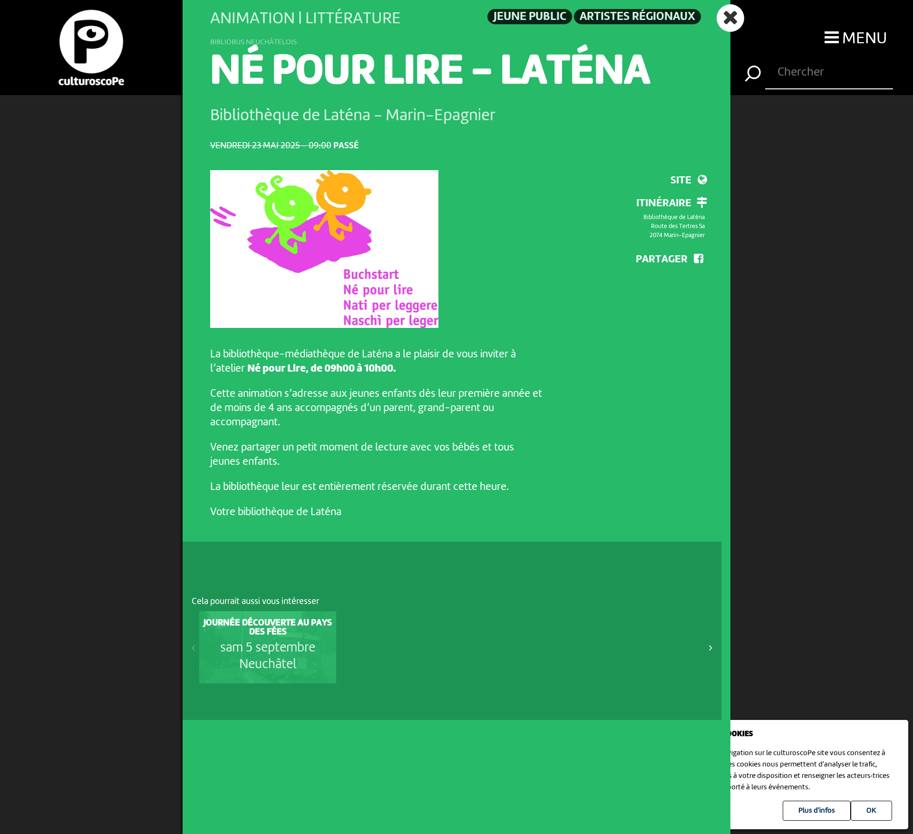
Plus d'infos (816, 811)
